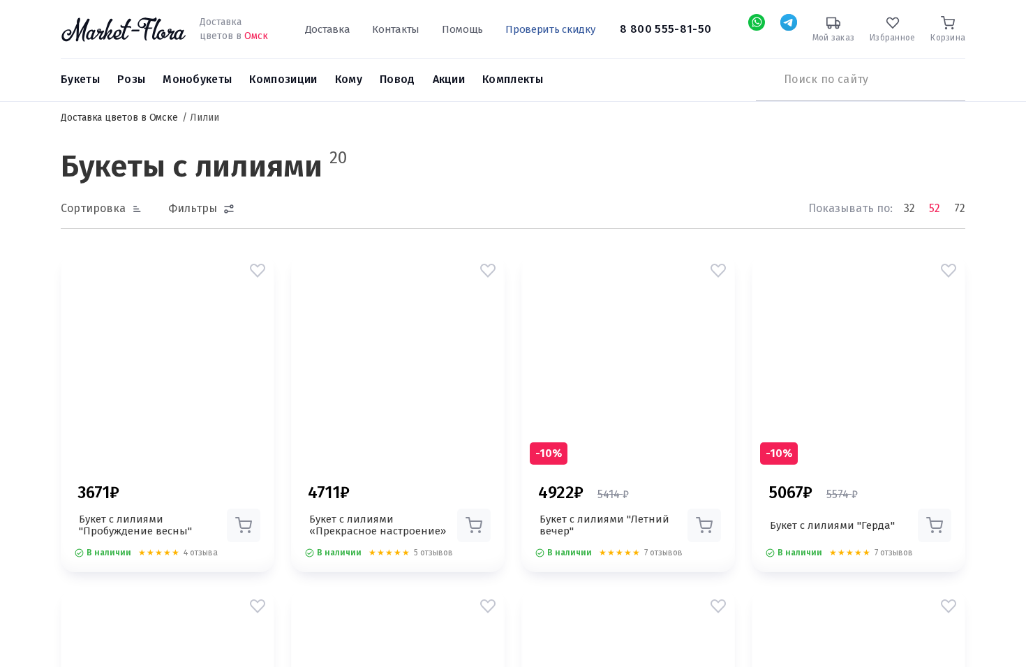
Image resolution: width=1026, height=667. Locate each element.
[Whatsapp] (756, 22)
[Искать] (763, 80)
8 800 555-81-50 (665, 29)
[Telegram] (788, 22)
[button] (257, 270)
